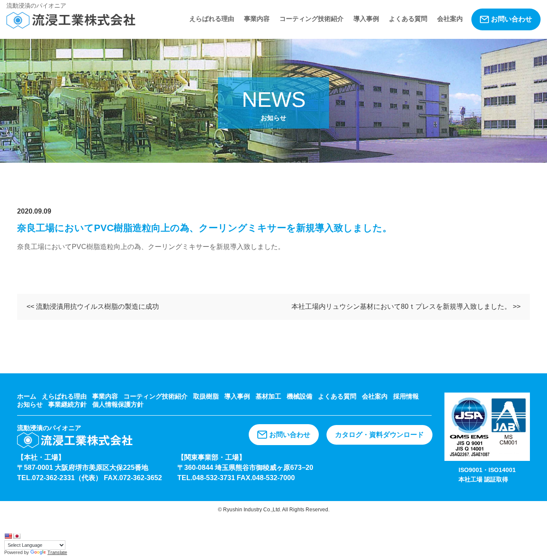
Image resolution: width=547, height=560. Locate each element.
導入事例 (366, 18)
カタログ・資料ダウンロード (379, 434)
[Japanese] (17, 536)
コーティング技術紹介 (311, 18)
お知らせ (30, 404)
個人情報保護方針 (118, 404)
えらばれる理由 (211, 18)
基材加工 (268, 396)
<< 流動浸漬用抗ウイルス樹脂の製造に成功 (92, 306)
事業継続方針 (67, 404)
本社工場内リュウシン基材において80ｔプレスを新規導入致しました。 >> (406, 306)
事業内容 (257, 18)
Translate (57, 552)
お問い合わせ (511, 19)
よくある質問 (408, 18)
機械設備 (299, 396)
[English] (8, 536)
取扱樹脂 (206, 396)
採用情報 (406, 396)
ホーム (26, 396)
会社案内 (450, 18)
